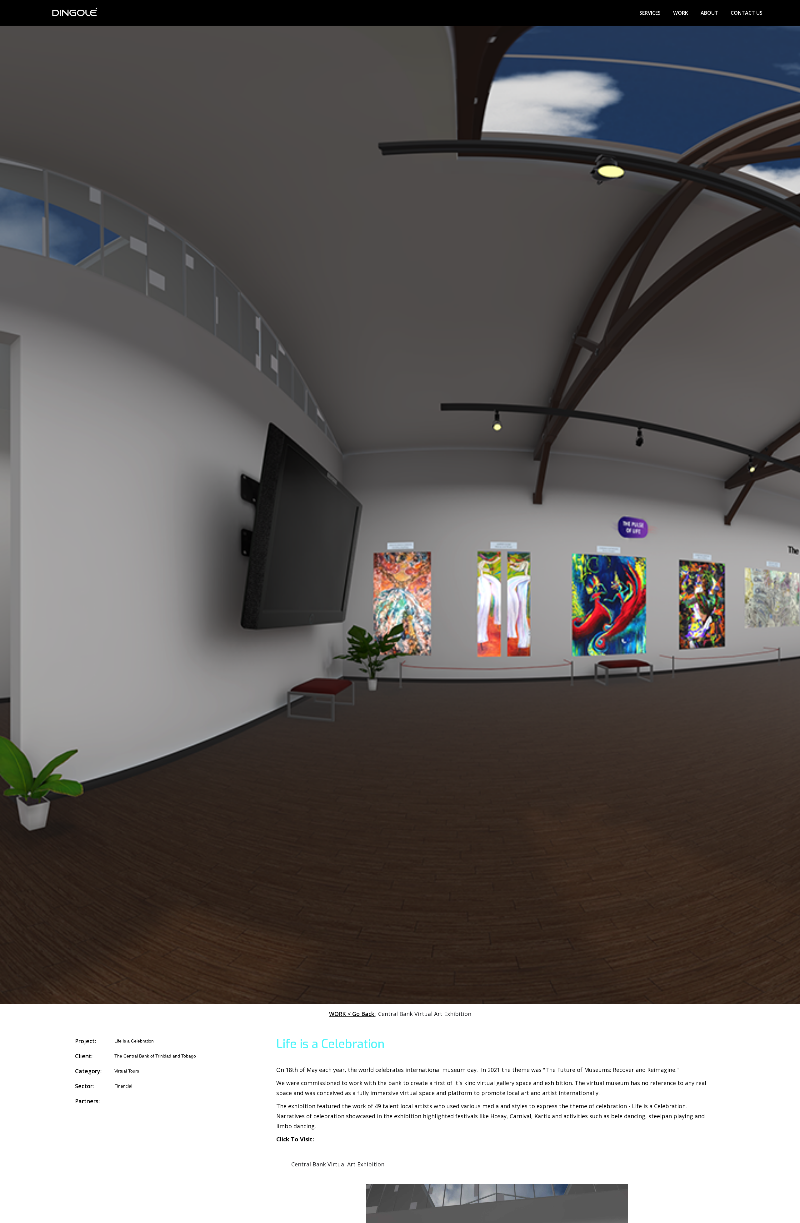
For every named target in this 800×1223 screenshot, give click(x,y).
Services (650, 12)
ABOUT (709, 12)
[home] (74, 12)
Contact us (746, 12)
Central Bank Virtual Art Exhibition (337, 1164)
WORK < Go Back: (352, 1013)
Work (680, 12)
